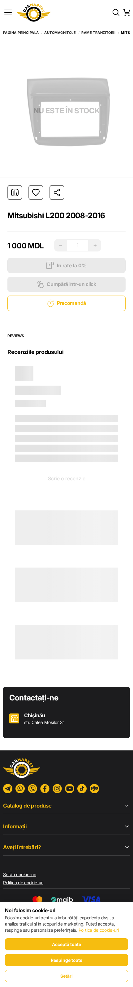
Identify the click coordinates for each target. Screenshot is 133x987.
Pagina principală (21, 32)
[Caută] (116, 12)
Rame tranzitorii (98, 32)
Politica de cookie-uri (23, 882)
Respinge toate (66, 960)
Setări (66, 976)
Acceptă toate (66, 944)
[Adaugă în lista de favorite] (35, 192)
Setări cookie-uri (19, 874)
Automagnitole (60, 32)
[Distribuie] (56, 192)
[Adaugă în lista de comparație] (14, 192)
